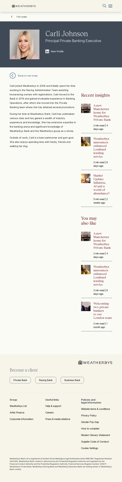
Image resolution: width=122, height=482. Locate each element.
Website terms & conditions (95, 408)
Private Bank (20, 380)
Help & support (53, 405)
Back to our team (27, 75)
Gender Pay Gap (90, 422)
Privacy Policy (89, 415)
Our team (22, 16)
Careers (49, 412)
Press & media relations (57, 419)
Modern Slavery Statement (95, 435)
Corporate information (21, 419)
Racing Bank (46, 380)
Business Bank (72, 380)
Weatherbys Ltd (18, 405)
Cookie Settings (89, 448)
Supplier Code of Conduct (95, 441)
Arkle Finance (17, 412)
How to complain (90, 428)
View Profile (57, 51)
